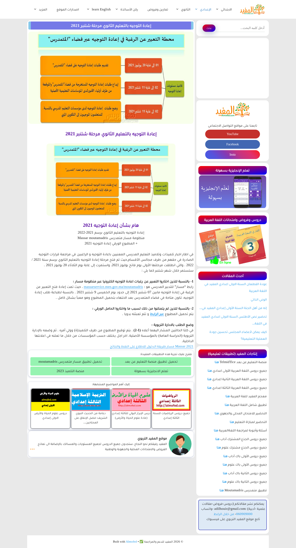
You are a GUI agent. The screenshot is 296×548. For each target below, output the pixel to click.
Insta (233, 154)
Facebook (232, 144)
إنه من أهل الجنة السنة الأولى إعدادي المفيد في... (233, 308)
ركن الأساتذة (129, 9)
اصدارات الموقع (68, 9)
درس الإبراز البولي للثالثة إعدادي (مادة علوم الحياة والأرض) (131, 415)
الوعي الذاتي (259, 299)
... (32, 447)
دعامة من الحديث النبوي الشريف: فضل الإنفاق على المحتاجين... (90, 417)
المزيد (43, 9)
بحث (209, 28)
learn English (101, 9)
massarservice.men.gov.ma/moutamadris (113, 287)
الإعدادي (205, 9)
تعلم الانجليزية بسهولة (151, 371)
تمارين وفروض (157, 9)
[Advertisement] (232, 68)
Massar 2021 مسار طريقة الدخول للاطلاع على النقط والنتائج (152, 346)
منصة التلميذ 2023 (70, 371)
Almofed (131, 541)
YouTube (232, 134)
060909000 (244, 514)
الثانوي (185, 9)
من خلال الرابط (224, 514)
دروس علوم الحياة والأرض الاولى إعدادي (50, 415)
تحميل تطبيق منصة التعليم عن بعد (151, 361)
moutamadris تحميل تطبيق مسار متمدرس (70, 361)
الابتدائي (226, 9)
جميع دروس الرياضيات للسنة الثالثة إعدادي (171, 415)
